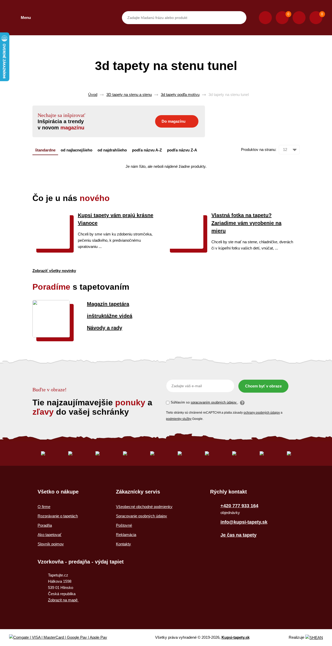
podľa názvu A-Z (147, 150)
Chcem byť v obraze (263, 386)
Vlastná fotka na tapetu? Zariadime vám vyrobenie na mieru (246, 223)
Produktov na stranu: (258, 149)
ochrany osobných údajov (262, 412)
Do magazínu (173, 121)
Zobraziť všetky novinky (54, 270)
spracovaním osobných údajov (214, 402)
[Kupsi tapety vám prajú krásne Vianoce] (51, 247)
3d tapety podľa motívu (180, 94)
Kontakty (123, 544)
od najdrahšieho (112, 150)
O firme (44, 506)
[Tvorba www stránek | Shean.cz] (314, 637)
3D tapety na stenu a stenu (129, 94)
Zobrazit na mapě (63, 600)
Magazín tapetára (108, 304)
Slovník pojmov (51, 544)
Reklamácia (126, 534)
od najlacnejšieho (76, 150)
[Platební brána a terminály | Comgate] (62, 637)
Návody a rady (104, 328)
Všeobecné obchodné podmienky (144, 506)
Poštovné (124, 525)
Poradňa (45, 525)
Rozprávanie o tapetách (58, 516)
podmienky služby (178, 419)
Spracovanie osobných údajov (141, 516)
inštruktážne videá (109, 316)
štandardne (45, 150)
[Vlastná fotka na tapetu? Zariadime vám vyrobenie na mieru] (184, 247)
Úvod (92, 94)
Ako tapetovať (49, 534)
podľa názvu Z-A (182, 150)
